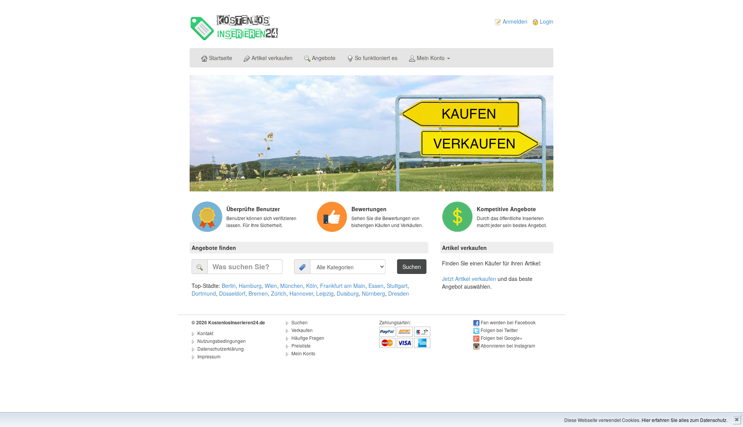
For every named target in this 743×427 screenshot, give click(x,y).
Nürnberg (373, 293)
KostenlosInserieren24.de (236, 322)
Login (546, 21)
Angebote (323, 58)
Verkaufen (302, 330)
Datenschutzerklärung (220, 348)
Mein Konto (430, 58)
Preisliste (301, 345)
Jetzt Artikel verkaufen (469, 278)
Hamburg (250, 285)
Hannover (301, 293)
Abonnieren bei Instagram (508, 345)
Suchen (299, 322)
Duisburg (348, 293)
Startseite (219, 58)
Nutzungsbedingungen (221, 340)
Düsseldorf (232, 293)
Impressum (209, 356)
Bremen (258, 293)
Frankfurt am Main (342, 285)
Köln (311, 285)
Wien (271, 285)
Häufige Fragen (307, 337)
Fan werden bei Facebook (508, 322)
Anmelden (515, 21)
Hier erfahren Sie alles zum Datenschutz (684, 420)
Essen (375, 285)
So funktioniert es (375, 58)
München (291, 285)
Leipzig (325, 293)
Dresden (398, 293)
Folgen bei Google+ (501, 337)
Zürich (278, 293)
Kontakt (205, 333)
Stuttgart (397, 285)
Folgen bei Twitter (499, 330)
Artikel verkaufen (271, 58)
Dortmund (204, 293)
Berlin (229, 285)
